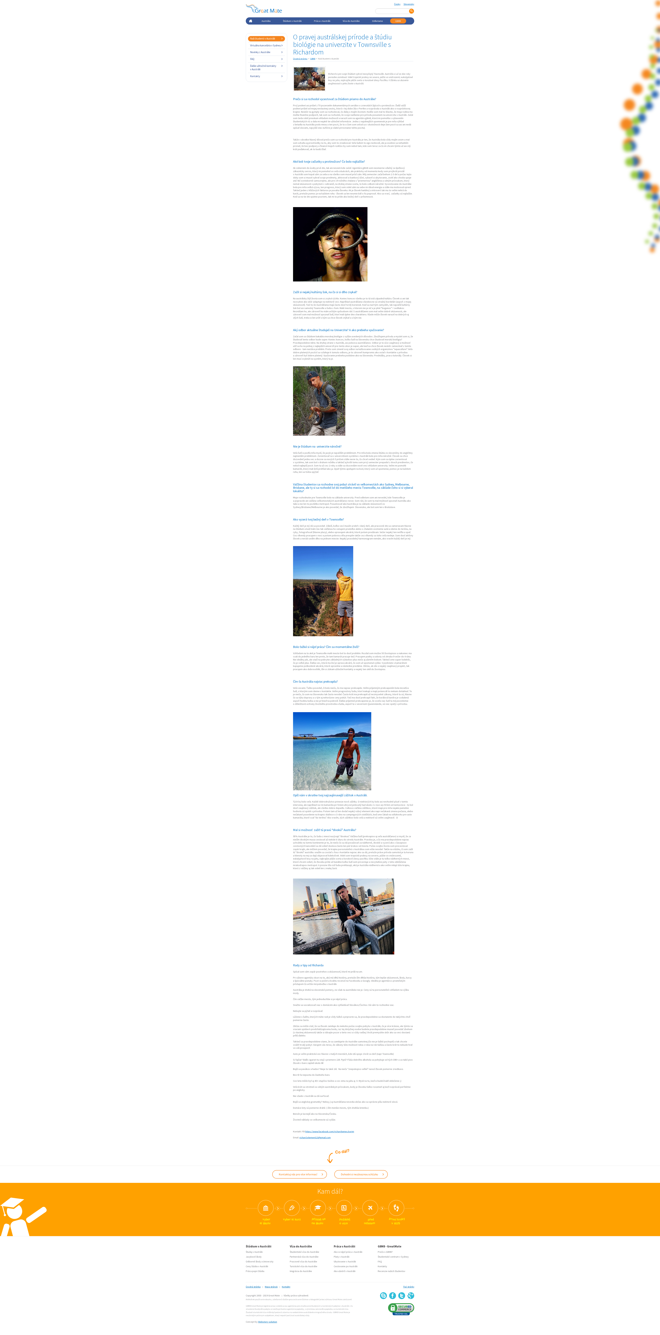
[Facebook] (392, 1295)
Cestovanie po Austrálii (346, 1266)
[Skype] (383, 1295)
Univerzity (268, 1261)
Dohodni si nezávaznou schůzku (359, 1174)
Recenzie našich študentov (391, 1271)
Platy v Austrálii (341, 1256)
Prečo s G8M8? (385, 1251)
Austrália (266, 20)
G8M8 (398, 20)
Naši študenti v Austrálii (262, 38)
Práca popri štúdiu (255, 1271)
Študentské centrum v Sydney (393, 1256)
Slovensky (409, 4)
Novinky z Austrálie (260, 52)
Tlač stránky (408, 1286)
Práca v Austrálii (322, 20)
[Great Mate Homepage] (264, 8)
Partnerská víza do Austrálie (304, 1256)
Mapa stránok (271, 1286)
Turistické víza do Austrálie (303, 1266)
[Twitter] (401, 1295)
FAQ (252, 59)
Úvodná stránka (300, 58)
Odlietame (377, 20)
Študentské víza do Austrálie (304, 1251)
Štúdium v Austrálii (292, 20)
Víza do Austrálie (351, 20)
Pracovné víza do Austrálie (303, 1261)
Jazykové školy (254, 1256)
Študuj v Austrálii (254, 1251)
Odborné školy (253, 1261)
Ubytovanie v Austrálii (345, 1261)
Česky (397, 4)
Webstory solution (267, 1321)
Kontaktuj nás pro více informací (298, 1174)
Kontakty (255, 76)
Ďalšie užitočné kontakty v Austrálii (263, 67)
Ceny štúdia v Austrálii (257, 1266)
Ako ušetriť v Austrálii (344, 1271)
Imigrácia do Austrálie (301, 1271)
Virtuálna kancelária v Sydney (265, 45)
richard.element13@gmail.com (315, 1137)
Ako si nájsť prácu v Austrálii (348, 1251)
